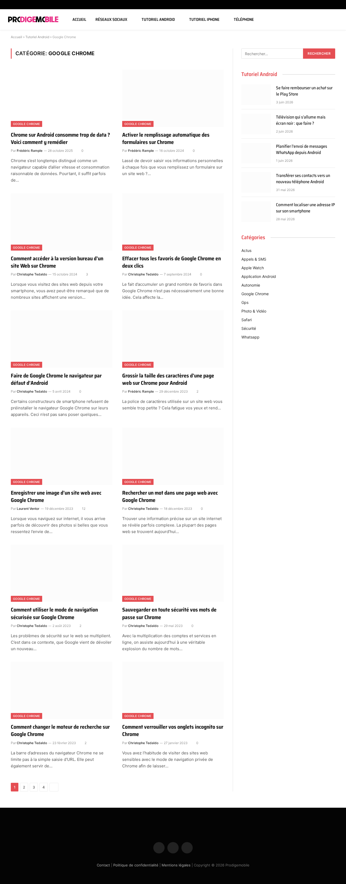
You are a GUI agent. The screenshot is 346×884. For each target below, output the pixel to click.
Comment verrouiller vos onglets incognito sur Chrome (172, 730)
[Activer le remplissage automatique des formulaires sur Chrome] (173, 98)
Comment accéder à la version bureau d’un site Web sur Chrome (57, 262)
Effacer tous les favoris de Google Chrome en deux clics (171, 262)
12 (83, 509)
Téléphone (244, 19)
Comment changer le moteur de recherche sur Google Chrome (60, 730)
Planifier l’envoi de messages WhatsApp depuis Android (301, 149)
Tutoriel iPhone (204, 19)
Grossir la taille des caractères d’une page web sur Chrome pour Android (168, 379)
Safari (246, 319)
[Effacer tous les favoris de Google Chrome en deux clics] (173, 222)
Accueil (79, 19)
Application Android (258, 276)
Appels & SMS (253, 259)
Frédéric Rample (29, 151)
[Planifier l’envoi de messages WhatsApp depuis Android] (256, 153)
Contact (103, 865)
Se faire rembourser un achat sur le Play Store (304, 91)
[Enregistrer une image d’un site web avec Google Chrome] (61, 456)
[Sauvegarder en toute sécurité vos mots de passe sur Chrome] (173, 573)
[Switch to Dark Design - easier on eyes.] (328, 19)
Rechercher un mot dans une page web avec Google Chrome (170, 496)
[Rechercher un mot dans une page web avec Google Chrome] (173, 456)
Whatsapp (250, 337)
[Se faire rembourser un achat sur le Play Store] (256, 94)
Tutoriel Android (158, 19)
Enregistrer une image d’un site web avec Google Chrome (56, 496)
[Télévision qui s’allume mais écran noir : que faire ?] (256, 124)
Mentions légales (176, 865)
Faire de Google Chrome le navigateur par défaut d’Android (56, 379)
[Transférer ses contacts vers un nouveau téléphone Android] (256, 182)
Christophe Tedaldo (32, 274)
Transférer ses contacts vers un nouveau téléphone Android (303, 179)
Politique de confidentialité (135, 865)
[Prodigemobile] (33, 19)
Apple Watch (252, 267)
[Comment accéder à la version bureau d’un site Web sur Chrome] (61, 222)
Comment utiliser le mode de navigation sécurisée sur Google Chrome (54, 613)
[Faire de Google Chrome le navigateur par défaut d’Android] (61, 339)
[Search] (336, 20)
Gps (244, 302)
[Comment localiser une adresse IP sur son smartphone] (256, 211)
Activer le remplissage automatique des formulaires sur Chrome (165, 138)
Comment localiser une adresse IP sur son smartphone (305, 208)
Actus (246, 250)
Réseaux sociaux (111, 19)
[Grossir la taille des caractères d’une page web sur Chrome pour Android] (173, 339)
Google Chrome (26, 124)
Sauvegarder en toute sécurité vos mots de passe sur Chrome (169, 613)
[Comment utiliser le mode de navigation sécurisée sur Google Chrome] (61, 573)
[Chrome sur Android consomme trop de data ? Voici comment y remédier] (61, 98)
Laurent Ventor (28, 509)
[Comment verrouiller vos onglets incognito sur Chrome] (173, 690)
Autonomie (250, 285)
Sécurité (248, 328)
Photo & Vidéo (253, 311)
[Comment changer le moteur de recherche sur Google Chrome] (61, 690)
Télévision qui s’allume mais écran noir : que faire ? (300, 120)
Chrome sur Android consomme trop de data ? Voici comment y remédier (60, 138)
